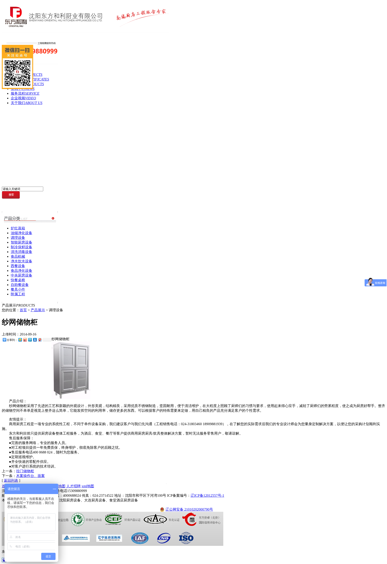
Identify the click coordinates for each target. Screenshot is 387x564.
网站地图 (58, 486)
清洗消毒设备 (21, 252)
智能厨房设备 (21, 242)
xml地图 (88, 486)
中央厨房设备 (21, 275)
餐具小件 (18, 289)
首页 (23, 310)
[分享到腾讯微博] (29, 339)
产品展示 (38, 310)
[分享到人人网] (34, 339)
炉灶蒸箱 (18, 228)
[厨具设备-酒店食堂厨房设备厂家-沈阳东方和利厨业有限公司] (85, 32)
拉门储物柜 (25, 471)
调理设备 (18, 238)
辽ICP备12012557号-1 (207, 495)
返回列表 (11, 480)
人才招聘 (73, 486)
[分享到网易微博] (39, 339)
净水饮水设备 (21, 261)
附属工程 (18, 294)
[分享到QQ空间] (19, 339)
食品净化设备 (21, 270)
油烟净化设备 (21, 233)
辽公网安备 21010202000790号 (189, 509)
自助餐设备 (20, 285)
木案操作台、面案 (30, 476)
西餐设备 (18, 266)
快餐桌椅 (18, 280)
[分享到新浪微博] (24, 339)
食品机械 (18, 256)
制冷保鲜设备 (21, 247)
